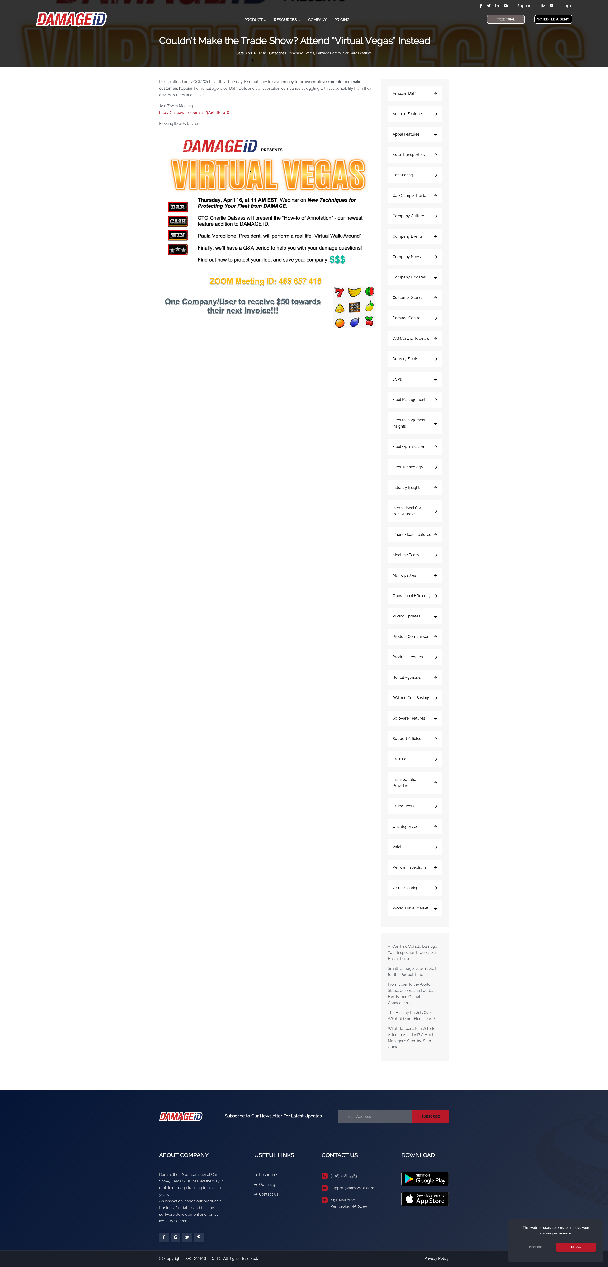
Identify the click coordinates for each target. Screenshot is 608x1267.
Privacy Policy (436, 1258)
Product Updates (408, 657)
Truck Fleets (403, 806)
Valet (397, 847)
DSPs (397, 379)
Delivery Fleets (405, 359)
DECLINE (535, 1247)
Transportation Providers (405, 782)
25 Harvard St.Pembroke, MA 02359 (349, 1203)
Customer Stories (408, 297)
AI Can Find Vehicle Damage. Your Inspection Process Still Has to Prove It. (413, 952)
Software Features (357, 53)
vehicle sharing (405, 887)
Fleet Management (409, 399)
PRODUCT (253, 20)
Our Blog (267, 1184)
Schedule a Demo (553, 19)
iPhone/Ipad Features (412, 534)
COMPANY (317, 20)
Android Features (408, 114)
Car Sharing (403, 175)
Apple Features (406, 134)
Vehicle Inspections (409, 867)
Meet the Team (406, 555)
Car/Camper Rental (410, 195)
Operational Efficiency (412, 595)
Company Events (301, 53)
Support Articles (407, 738)
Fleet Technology (408, 467)
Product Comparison (411, 636)
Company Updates (409, 277)
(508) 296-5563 (344, 1176)
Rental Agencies (407, 677)
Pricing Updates (406, 616)
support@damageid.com (352, 1188)
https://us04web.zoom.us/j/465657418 (194, 112)
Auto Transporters (409, 154)
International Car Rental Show (407, 511)
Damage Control (329, 53)
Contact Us (269, 1194)
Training (400, 759)
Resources (268, 1175)
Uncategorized (405, 826)
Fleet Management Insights (409, 423)
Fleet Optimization (408, 446)
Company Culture (408, 216)
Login (567, 6)
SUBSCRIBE (430, 1116)
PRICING (342, 20)
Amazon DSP (404, 93)
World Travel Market (410, 908)
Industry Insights (407, 487)
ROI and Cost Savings (411, 698)
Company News (407, 256)
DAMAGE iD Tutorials (411, 338)
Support (524, 6)
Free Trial (506, 19)
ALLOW (576, 1247)
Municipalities (404, 575)
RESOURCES (285, 20)
